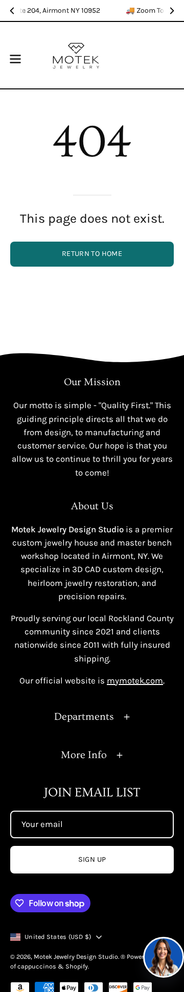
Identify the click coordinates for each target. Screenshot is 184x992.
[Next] (171, 10)
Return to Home (92, 253)
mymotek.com (135, 681)
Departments (84, 716)
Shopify (76, 966)
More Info (84, 755)
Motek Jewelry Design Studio (76, 956)
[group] (92, 10)
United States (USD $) (58, 936)
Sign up (92, 859)
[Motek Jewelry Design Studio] (76, 55)
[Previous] (12, 10)
